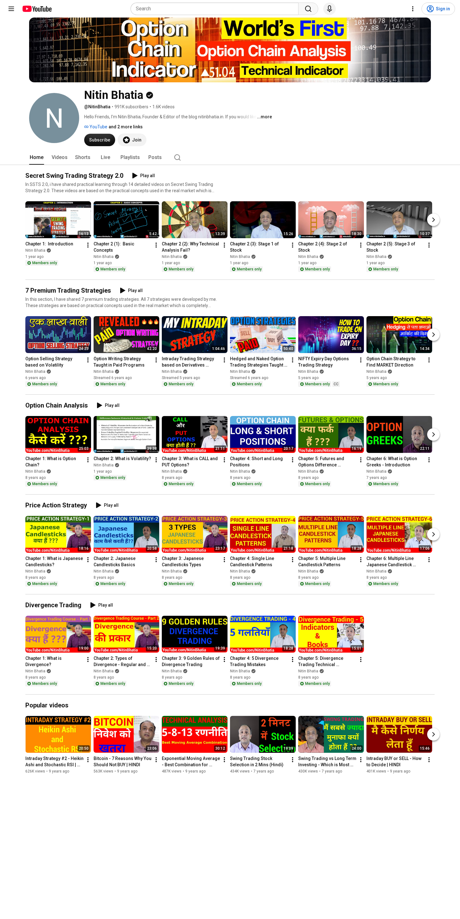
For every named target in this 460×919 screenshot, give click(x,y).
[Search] (308, 9)
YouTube (98, 126)
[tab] (36, 157)
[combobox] (216, 9)
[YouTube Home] (37, 9)
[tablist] (230, 157)
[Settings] (413, 9)
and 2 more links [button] (126, 126)
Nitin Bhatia (35, 250)
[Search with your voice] (329, 9)
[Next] (433, 219)
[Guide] (11, 9)
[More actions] (88, 245)
